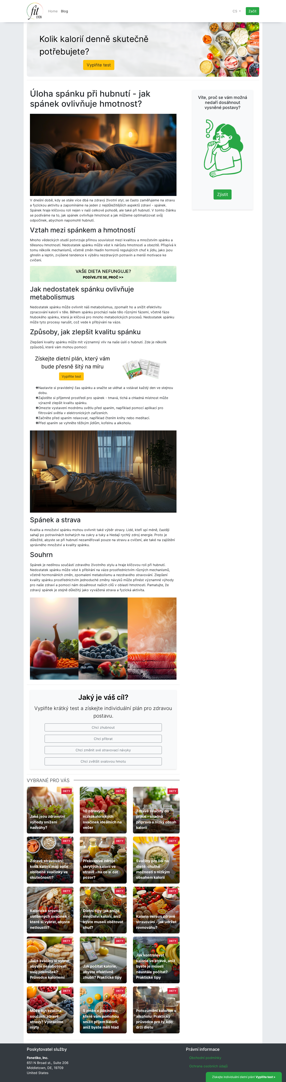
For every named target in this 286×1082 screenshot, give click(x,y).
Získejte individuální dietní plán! (244, 1077)
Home (53, 11)
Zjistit (222, 194)
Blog (64, 11)
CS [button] (235, 11)
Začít (252, 11)
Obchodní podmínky (205, 1058)
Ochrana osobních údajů (208, 1066)
